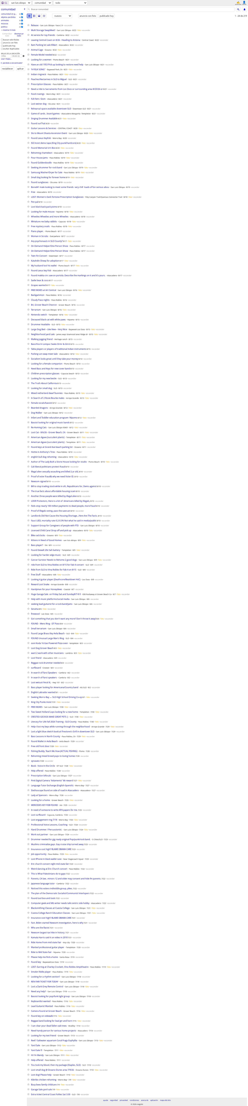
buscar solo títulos (11, 39)
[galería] (39, 16)
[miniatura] (34, 16)
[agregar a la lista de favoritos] (29, 25)
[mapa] (44, 16)
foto (79, 30)
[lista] (29, 16)
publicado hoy (9, 46)
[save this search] (244, 9)
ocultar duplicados (11, 48)
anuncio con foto (10, 42)
